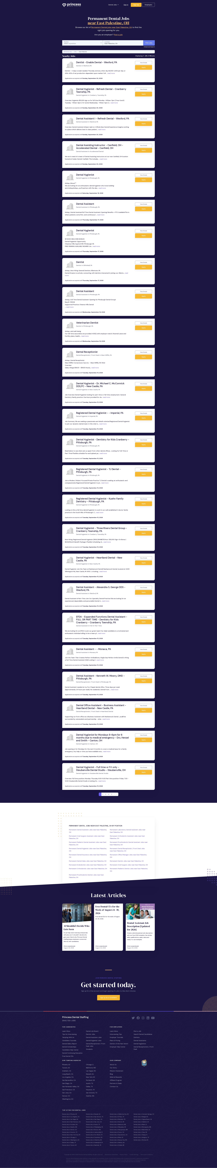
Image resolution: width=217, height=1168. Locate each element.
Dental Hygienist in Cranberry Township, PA (91, 95)
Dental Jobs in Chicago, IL (69, 1137)
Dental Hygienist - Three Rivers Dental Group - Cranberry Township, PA (101, 530)
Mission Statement (116, 1071)
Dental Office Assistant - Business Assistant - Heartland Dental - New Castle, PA (101, 707)
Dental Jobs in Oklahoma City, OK (119, 1114)
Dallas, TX (89, 1087)
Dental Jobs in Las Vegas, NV (70, 1119)
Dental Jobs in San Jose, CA (94, 1122)
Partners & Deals (116, 1083)
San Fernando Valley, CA (70, 1087)
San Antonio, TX (91, 1093)
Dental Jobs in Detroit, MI (117, 1122)
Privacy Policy (123, 1154)
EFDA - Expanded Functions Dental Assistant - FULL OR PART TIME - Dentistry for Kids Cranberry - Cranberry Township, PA (101, 619)
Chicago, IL (90, 1065)
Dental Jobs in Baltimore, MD (118, 1124)
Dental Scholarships (69, 1047)
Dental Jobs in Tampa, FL (141, 1135)
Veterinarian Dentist (87, 322)
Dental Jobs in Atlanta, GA (117, 1142)
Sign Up (136, 5)
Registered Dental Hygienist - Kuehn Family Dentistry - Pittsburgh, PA (99, 500)
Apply (144, 67)
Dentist (80, 262)
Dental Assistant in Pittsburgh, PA (88, 207)
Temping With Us (68, 1037)
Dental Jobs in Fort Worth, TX (94, 1135)
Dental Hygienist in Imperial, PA (87, 416)
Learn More (66, 1031)
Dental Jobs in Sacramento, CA (118, 1135)
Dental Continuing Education (72, 1053)
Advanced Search (149, 47)
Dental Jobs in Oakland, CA (141, 1122)
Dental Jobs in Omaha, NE (117, 1145)
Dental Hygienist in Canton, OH (87, 744)
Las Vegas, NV (91, 1071)
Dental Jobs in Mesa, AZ (116, 1137)
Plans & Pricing (115, 1041)
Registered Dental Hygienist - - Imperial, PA (99, 413)
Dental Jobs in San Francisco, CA (71, 1122)
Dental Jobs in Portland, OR (69, 1124)
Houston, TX (90, 1090)
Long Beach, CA (67, 1074)
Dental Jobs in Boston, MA (93, 1129)
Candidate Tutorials (69, 1041)
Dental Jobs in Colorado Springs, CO (144, 1114)
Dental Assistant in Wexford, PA (87, 122)
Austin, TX (89, 1083)
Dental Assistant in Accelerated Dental (89, 151)
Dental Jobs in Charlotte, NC (94, 1140)
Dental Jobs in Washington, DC (70, 1140)
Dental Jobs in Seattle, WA (69, 1127)
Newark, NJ (90, 1074)
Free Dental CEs (67, 1056)
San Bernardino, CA (69, 1080)
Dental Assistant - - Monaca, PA (93, 649)
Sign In (126, 5)
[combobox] (82, 43)
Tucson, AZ (66, 1068)
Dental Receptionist (87, 351)
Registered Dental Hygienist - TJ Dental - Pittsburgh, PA (98, 471)
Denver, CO (66, 1096)
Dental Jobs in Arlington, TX (141, 1137)
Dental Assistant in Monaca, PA (87, 652)
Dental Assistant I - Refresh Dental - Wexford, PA (102, 118)
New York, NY (90, 1077)
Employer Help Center (117, 1047)
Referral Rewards (116, 1077)
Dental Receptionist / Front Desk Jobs (95, 1045)
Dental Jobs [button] (112, 5)
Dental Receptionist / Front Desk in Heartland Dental (94, 711)
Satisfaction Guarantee (111, 1154)
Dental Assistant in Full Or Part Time (89, 626)
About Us (113, 1065)
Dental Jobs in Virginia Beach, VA (143, 1119)
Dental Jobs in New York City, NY (71, 1135)
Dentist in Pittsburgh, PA (84, 326)
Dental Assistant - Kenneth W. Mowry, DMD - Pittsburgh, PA (100, 677)
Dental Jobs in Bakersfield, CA (142, 1129)
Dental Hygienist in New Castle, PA (88, 390)
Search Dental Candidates (143, 1034)
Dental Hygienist (85, 174)
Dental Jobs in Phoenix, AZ (69, 1114)
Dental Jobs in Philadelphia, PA (94, 1127)
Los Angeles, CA (67, 1077)
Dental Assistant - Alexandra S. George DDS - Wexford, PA (100, 589)
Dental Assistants (140, 1041)
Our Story (113, 1068)
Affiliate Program (116, 1080)
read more (111, 73)
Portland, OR (90, 1080)
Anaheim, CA (66, 1071)
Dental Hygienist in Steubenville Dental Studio (92, 773)
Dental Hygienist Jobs (93, 1041)
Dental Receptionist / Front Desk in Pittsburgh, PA (93, 682)
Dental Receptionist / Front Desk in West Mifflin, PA (94, 355)
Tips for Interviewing (69, 1034)
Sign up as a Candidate (108, 998)
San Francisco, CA (68, 1090)
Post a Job (137, 1031)
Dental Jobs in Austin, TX (93, 1124)
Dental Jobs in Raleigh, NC (141, 1116)
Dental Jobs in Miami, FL (140, 1124)
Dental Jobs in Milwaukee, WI (118, 1127)
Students (89, 1049)
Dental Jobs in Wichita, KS (141, 1140)
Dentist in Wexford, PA (84, 66)
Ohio (75, 51)
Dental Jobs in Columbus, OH (94, 1137)
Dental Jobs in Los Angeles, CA (70, 1116)
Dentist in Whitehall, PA (84, 265)
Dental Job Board (92, 1031)
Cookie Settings (134, 1154)
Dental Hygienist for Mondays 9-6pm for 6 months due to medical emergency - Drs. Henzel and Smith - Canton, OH (102, 737)
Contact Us (114, 1087)
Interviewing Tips (116, 1034)
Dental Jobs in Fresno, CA (117, 1132)
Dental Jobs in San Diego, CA (94, 1119)
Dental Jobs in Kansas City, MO (118, 1140)
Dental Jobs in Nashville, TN (93, 1145)
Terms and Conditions (146, 1154)
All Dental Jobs (68, 51)
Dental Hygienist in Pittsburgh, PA (88, 178)
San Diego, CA (67, 1083)
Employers (148, 5)
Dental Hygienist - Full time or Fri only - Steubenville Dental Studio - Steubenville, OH (101, 769)
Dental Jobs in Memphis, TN (117, 1119)
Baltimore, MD (91, 1068)
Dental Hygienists (140, 1044)
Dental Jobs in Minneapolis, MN (142, 1127)
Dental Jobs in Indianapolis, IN (94, 1142)
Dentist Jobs (90, 1034)
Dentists (137, 1037)
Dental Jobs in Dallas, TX (69, 1142)
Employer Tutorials (116, 1037)
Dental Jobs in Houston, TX (69, 1132)
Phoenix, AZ (66, 1065)
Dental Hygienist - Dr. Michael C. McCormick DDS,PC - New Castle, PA (100, 385)
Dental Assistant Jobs (94, 1037)
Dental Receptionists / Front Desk (144, 1048)
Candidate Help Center (70, 1050)
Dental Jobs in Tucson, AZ (69, 1145)
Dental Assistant (85, 203)
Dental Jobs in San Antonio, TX (94, 1116)
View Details (143, 62)
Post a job (118, 34)
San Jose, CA (66, 1093)
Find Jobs (149, 43)
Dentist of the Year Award (119, 1044)
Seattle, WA (90, 1096)
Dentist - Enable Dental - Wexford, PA (96, 62)
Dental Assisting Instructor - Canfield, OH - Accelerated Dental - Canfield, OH (99, 147)
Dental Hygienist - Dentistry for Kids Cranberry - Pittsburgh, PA (102, 441)
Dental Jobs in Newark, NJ (93, 1114)
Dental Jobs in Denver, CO (69, 1129)
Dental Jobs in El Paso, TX (117, 1116)
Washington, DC (67, 1099)
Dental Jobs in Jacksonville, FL (94, 1132)
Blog (111, 1074)
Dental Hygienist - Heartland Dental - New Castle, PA (99, 559)
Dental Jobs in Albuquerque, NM (119, 1129)
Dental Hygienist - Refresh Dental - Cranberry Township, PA (101, 90)
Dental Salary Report (69, 1044)
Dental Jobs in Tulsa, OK (140, 1132)
